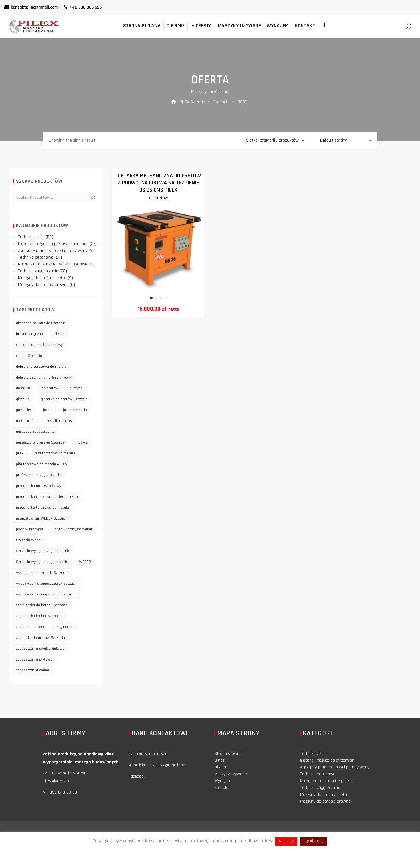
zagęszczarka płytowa (34, 659)
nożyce (82, 442)
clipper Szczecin (29, 355)
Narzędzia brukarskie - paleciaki (328, 781)
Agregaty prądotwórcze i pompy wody (52, 251)
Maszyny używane (239, 25)
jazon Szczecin (75, 410)
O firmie (176, 25)
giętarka (22, 399)
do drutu (23, 388)
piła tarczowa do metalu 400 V (41, 464)
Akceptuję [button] (286, 841)
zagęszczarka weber (32, 670)
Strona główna (142, 25)
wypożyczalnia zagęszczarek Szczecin (46, 583)
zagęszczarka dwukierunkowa (40, 648)
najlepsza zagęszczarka (35, 431)
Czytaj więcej (313, 841)
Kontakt (305, 25)
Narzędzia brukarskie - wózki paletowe (52, 264)
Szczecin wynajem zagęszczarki (42, 561)
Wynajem (278, 25)
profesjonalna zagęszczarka (39, 475)
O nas (219, 760)
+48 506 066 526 (85, 7)
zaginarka (64, 626)
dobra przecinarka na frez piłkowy (44, 377)
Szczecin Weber (29, 540)
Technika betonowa (35, 257)
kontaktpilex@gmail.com (34, 7)
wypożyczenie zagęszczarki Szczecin (45, 594)
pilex (19, 453)
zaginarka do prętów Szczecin (40, 637)
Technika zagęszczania (38, 271)
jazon (47, 410)
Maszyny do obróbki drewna (43, 285)
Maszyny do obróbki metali (42, 278)
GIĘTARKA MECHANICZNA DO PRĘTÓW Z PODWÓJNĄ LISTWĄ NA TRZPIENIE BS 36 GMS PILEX (158, 183)
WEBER (85, 561)
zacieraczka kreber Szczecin (39, 616)
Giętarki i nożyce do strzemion (327, 760)
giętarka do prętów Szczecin (64, 399)
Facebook (137, 776)
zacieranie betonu (30, 626)
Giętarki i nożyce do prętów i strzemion (53, 244)
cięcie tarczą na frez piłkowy (39, 344)
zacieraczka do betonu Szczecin (42, 605)
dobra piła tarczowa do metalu (41, 366)
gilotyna (76, 388)
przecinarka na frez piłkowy (38, 485)
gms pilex (24, 410)
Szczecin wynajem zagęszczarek (42, 551)
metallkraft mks (59, 420)
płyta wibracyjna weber (73, 529)
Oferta (204, 25)
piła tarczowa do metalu (55, 453)
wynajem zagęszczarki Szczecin (42, 572)
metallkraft (25, 420)
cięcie (58, 334)
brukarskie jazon (29, 334)
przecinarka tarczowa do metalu (42, 507)
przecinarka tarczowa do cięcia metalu (47, 496)
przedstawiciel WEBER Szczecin (42, 518)
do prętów (158, 198)
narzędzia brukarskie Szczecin (40, 442)
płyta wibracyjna (29, 529)
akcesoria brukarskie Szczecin (40, 323)
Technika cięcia (31, 237)
